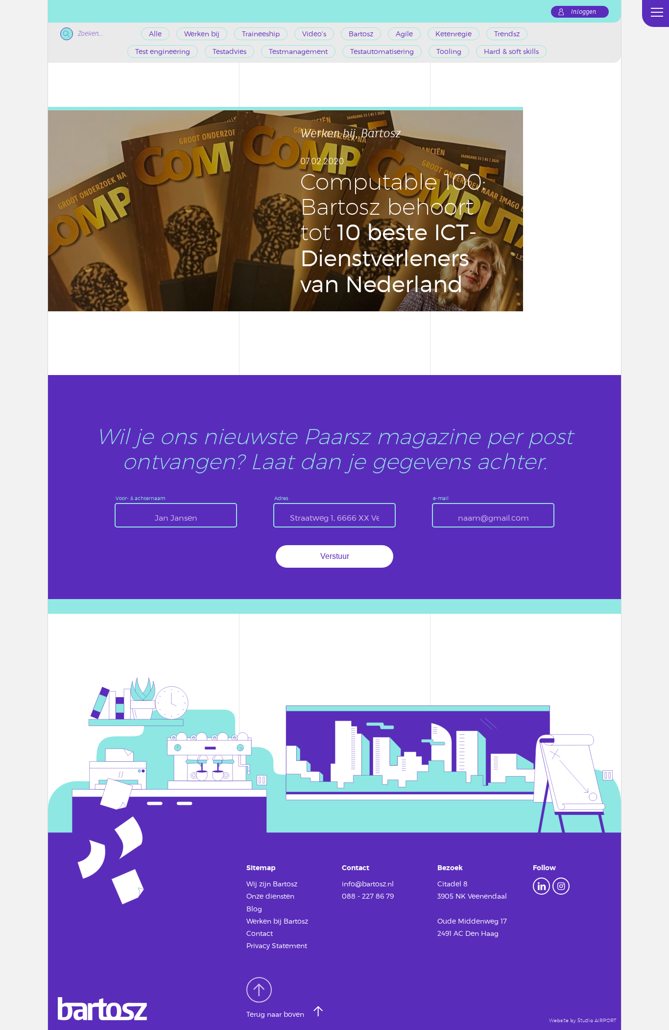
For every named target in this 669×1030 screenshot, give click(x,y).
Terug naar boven (276, 1014)
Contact (259, 933)
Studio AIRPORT (596, 1020)
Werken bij (201, 33)
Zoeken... (90, 33)
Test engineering (162, 51)
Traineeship (261, 33)
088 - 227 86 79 (368, 896)
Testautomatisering (382, 51)
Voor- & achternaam (140, 498)
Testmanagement (298, 51)
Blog (254, 908)
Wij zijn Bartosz (271, 883)
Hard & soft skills (511, 51)
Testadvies (229, 51)
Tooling (448, 51)
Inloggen (584, 12)
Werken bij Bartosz (277, 921)
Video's (314, 33)
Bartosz (361, 33)
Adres (281, 498)
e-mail (441, 498)
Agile (404, 33)
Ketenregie (453, 33)
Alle (155, 33)
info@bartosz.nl (368, 883)
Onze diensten (270, 896)
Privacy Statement (276, 945)
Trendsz (507, 33)
